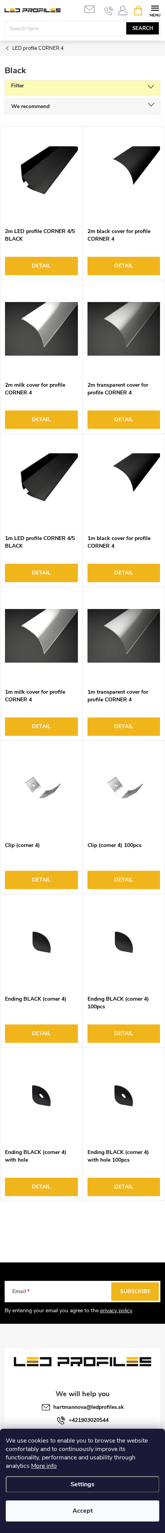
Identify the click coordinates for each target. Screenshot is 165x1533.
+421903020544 (89, 1420)
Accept (83, 1511)
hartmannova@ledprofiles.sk (88, 1407)
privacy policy (116, 1310)
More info (44, 1466)
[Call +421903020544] (109, 11)
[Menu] (155, 10)
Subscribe (135, 1291)
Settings (82, 1484)
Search (142, 28)
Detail (41, 265)
